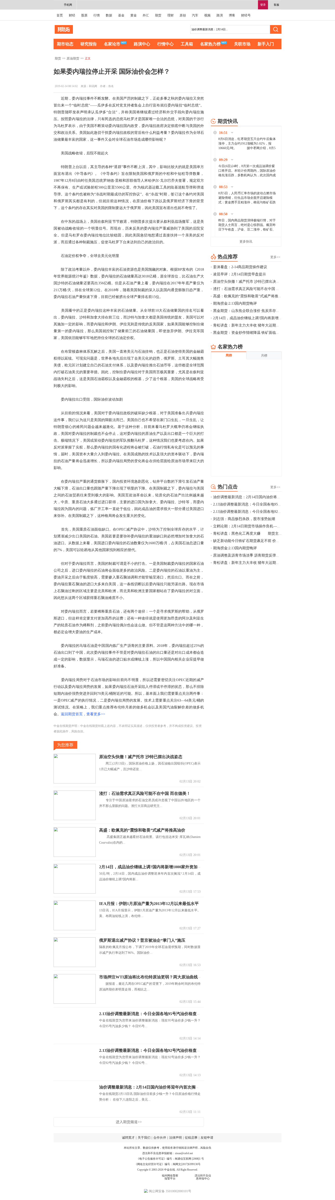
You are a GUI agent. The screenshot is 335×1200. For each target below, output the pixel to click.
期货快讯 (228, 121)
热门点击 (228, 487)
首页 (60, 15)
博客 (232, 15)
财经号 (246, 15)
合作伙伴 (159, 1137)
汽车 (195, 15)
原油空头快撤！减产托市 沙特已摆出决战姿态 (140, 756)
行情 (96, 15)
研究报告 (88, 44)
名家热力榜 (210, 44)
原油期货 (73, 58)
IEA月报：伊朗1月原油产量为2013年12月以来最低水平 (149, 903)
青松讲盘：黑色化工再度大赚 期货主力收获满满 (255, 533)
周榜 (229, 355)
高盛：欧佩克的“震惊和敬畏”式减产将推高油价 (142, 830)
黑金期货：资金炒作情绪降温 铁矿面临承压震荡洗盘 (255, 332)
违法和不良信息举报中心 (203, 1177)
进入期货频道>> (129, 1122)
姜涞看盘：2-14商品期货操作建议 (240, 267)
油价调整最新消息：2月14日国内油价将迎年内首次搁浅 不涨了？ (158, 1087)
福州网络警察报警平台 (170, 1177)
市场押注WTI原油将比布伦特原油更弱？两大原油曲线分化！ (154, 977)
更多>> (275, 257)
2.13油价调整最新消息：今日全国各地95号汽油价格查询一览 (154, 1013)
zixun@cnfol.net (184, 1153)
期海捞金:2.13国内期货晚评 (235, 303)
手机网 (68, 4)
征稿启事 (191, 1137)
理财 (170, 15)
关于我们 (144, 1137)
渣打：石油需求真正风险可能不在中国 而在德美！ (145, 793)
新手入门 (266, 44)
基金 (121, 15)
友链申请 (207, 1137)
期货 (158, 15)
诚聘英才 (128, 1137)
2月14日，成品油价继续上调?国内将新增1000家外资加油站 (152, 867)
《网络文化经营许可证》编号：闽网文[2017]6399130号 (167, 1164)
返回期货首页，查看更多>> (83, 714)
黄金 (133, 15)
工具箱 (187, 44)
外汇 (146, 15)
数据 (109, 15)
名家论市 (112, 44)
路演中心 (142, 44)
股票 (84, 15)
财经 (72, 15)
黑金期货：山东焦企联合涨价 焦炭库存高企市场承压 (255, 311)
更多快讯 (246, 241)
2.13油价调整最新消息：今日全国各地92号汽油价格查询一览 (154, 1050)
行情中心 (165, 44)
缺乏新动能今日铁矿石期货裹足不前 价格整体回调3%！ (258, 541)
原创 (183, 15)
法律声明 (175, 1137)
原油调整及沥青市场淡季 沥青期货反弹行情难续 (252, 555)
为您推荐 (65, 745)
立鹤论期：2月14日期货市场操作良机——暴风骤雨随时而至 (261, 526)
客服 (276, 4)
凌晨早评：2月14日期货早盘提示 (239, 274)
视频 (207, 15)
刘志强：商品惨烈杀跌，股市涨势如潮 (244, 519)
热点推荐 (228, 256)
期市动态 (65, 44)
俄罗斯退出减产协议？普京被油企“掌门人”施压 (142, 940)
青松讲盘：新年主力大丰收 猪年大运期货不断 (250, 325)
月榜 (264, 355)
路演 (219, 15)
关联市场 (242, 44)
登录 (263, 4)
